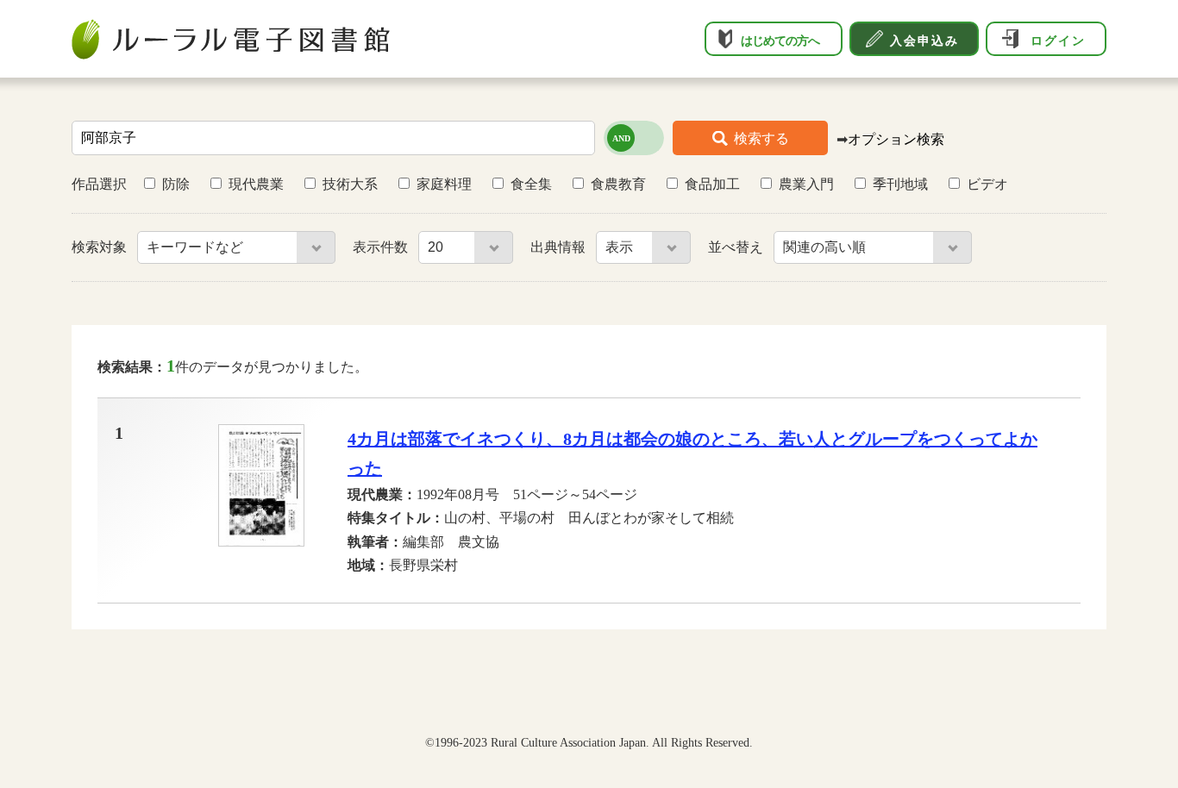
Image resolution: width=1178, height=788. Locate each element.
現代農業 (256, 184)
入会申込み (924, 40)
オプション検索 (896, 139)
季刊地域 (900, 184)
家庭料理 (444, 184)
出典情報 (559, 247)
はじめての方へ (780, 40)
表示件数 (382, 247)
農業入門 (806, 184)
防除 (176, 184)
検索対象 (101, 247)
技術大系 (350, 184)
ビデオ (987, 184)
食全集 (531, 184)
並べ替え (737, 247)
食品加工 (712, 184)
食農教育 (618, 184)
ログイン (1058, 40)
